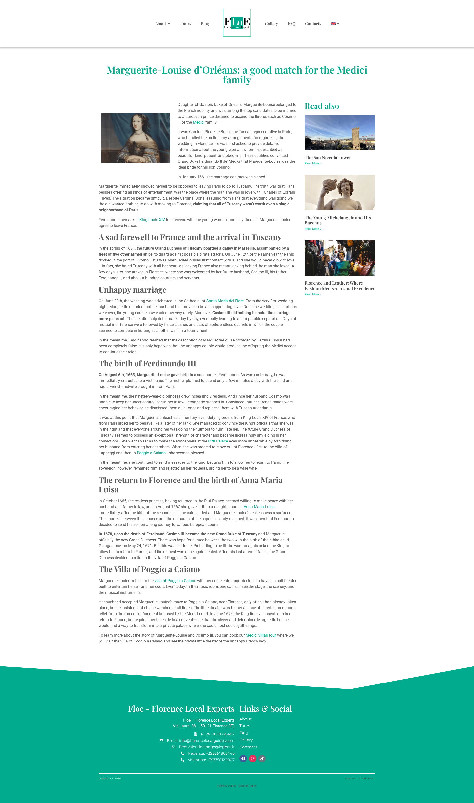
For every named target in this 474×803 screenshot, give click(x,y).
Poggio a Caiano (151, 453)
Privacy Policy (226, 786)
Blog (205, 23)
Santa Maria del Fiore (225, 301)
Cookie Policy (247, 786)
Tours (186, 23)
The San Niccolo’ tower (328, 157)
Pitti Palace (217, 441)
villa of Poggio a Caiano (175, 580)
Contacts (313, 23)
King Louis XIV (151, 219)
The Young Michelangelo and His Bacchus (338, 220)
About (160, 23)
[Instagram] (252, 758)
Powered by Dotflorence (360, 778)
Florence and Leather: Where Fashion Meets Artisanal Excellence (340, 285)
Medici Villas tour (261, 635)
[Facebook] (243, 758)
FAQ (291, 23)
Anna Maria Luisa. (260, 506)
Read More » (313, 163)
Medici (198, 122)
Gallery (271, 23)
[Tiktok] (262, 758)
